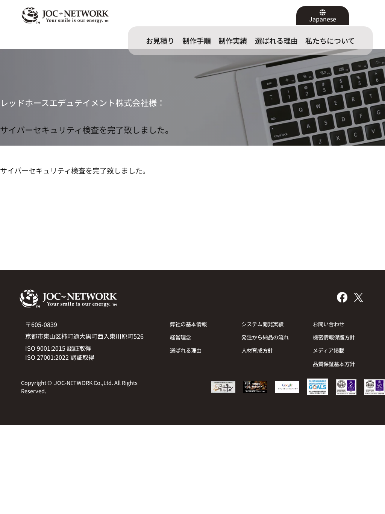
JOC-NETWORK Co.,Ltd (83, 382)
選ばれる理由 (186, 350)
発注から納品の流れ (265, 337)
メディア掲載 (328, 350)
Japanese (322, 18)
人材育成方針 (257, 350)
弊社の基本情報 (188, 324)
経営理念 (180, 337)
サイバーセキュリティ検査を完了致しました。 (86, 130)
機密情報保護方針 (334, 337)
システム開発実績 (262, 324)
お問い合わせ (328, 324)
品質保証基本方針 (334, 364)
